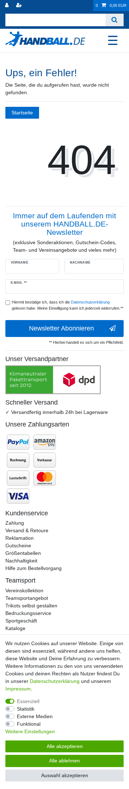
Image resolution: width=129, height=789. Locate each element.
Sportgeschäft (21, 621)
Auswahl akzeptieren (64, 775)
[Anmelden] (8, 5)
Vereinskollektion (24, 590)
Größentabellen (23, 553)
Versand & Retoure (26, 530)
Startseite (22, 112)
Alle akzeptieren (65, 746)
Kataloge (15, 628)
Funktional (28, 724)
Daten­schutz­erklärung (55, 681)
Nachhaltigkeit (21, 561)
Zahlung (14, 523)
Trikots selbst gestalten (31, 605)
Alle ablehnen (64, 760)
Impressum (18, 689)
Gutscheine (18, 545)
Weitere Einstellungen (30, 731)
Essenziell (28, 701)
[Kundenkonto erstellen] (20, 5)
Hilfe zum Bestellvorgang (33, 568)
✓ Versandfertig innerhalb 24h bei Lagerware (56, 412)
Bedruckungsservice (28, 613)
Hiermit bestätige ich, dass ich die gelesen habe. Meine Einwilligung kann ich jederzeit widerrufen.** (67, 305)
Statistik (25, 709)
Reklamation (19, 538)
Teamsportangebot (26, 598)
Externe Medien (35, 716)
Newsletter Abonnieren (61, 328)
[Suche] (114, 20)
